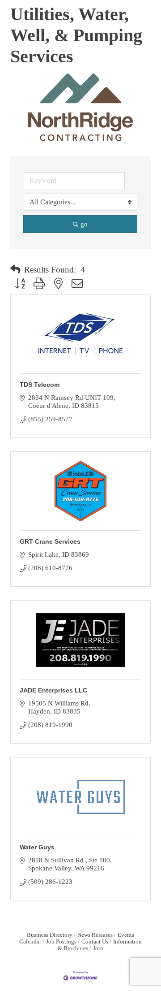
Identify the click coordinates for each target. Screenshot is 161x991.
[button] (15, 269)
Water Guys (37, 847)
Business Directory (49, 935)
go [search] (84, 224)
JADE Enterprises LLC (53, 690)
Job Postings (61, 942)
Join (98, 948)
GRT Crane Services (50, 541)
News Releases (95, 935)
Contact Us (94, 942)
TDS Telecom (39, 384)
